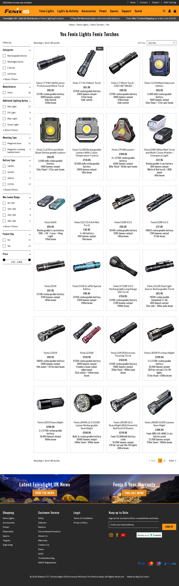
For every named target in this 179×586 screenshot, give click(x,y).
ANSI (40, 553)
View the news (44, 493)
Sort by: (142, 42)
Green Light (19, 124)
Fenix (19, 92)
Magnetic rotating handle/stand (19, 150)
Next (171, 460)
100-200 (19, 209)
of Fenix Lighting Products (33, 18)
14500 (19, 166)
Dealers (155, 2)
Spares (114, 11)
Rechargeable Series (17, 55)
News (133, 2)
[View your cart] (175, 11)
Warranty (42, 540)
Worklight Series (15, 61)
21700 (19, 184)
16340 (19, 172)
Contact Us (43, 544)
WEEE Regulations (47, 562)
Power (103, 11)
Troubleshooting (46, 558)
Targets (6, 540)
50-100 (19, 203)
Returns (42, 527)
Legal (77, 512)
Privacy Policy (81, 522)
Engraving (8, 544)
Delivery (42, 522)
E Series (11, 67)
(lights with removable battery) (95, 18)
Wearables (8, 531)
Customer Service (48, 512)
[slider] (4, 260)
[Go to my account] (169, 11)
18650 (19, 178)
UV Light (19, 112)
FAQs (41, 518)
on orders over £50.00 (151, 18)
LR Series (11, 73)
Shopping (8, 512)
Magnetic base (19, 143)
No (19, 240)
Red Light (19, 106)
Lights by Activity (67, 11)
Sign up (169, 526)
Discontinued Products (49, 531)
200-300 (19, 215)
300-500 (19, 221)
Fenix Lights (46, 11)
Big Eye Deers (142, 576)
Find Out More (134, 493)
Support (126, 11)
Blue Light (19, 118)
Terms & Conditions (83, 518)
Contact (144, 2)
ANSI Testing (170, 2)
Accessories (89, 11)
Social (138, 11)
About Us (43, 536)
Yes (19, 246)
